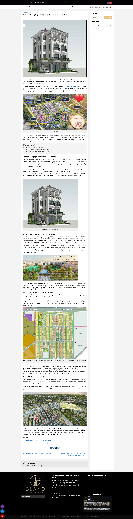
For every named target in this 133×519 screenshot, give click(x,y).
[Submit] (110, 7)
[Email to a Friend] (56, 448)
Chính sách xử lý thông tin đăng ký (51, 516)
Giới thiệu (30, 7)
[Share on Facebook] (51, 448)
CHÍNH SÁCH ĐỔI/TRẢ (80, 516)
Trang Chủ (24, 7)
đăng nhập (31, 466)
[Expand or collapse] (85, 145)
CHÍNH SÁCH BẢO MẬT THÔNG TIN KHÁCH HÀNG (31, 516)
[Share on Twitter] (53, 448)
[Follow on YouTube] (110, 3)
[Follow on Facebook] (108, 3)
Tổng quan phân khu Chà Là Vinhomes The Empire (37, 440)
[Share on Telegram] (58, 448)
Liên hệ (73, 7)
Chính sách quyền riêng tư (91, 516)
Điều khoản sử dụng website (67, 516)
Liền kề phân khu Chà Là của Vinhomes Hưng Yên (37, 443)
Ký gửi (58, 7)
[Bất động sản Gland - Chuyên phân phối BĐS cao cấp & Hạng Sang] (66, 2)
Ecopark (36, 7)
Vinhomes (43, 7)
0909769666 (56, 492)
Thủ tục (68, 7)
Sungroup (51, 7)
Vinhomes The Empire (27, 12)
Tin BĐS (63, 7)
